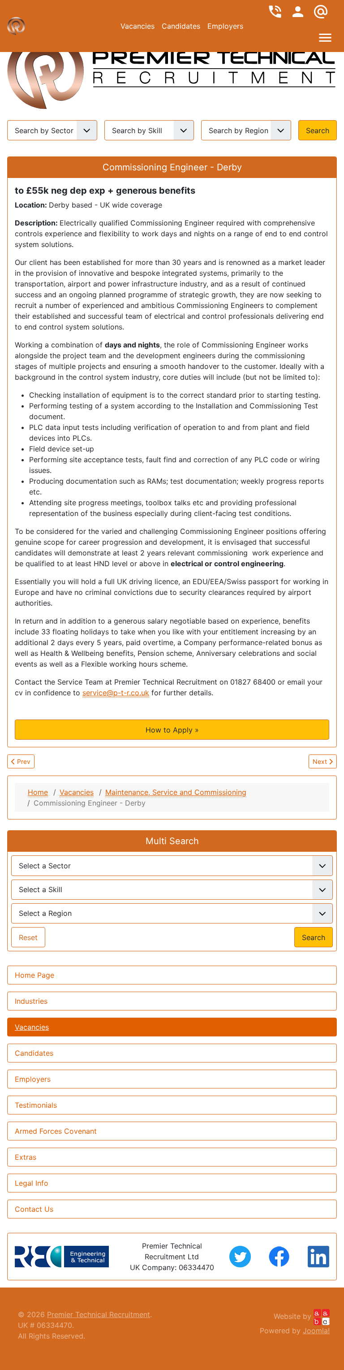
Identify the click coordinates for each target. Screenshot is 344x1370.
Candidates (181, 26)
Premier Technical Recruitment (98, 1314)
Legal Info (31, 1183)
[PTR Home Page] (214, 66)
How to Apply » (172, 729)
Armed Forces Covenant (56, 1131)
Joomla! (316, 1330)
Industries (31, 1001)
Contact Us (34, 1209)
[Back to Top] (172, 1353)
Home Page (34, 975)
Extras (25, 1157)
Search (317, 130)
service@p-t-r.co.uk (115, 692)
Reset (28, 937)
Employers (225, 26)
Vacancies (137, 26)
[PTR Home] (45, 66)
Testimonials (36, 1105)
